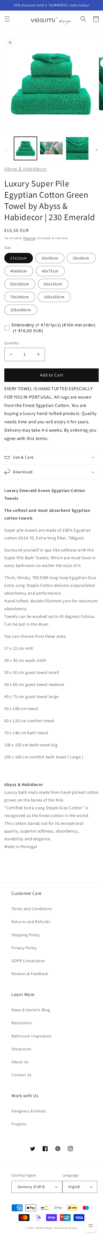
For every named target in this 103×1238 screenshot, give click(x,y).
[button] (7, 19)
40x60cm (18, 271)
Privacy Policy (23, 947)
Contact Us (21, 1074)
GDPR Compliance (28, 960)
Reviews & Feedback (29, 973)
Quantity (11, 343)
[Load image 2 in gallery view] (51, 148)
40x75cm (50, 271)
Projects (19, 1123)
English (74, 1186)
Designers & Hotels (28, 1111)
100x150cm (54, 296)
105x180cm (20, 309)
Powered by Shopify (66, 1227)
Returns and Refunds (30, 921)
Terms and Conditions (31, 908)
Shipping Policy (25, 934)
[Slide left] (6, 149)
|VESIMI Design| (44, 1227)
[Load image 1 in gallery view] (25, 148)
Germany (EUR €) (31, 1186)
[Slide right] (96, 149)
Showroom (21, 1048)
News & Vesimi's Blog (30, 1009)
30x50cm (81, 258)
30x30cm (49, 258)
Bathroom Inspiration (31, 1036)
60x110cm (53, 284)
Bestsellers (21, 1022)
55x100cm (19, 284)
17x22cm (18, 258)
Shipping (29, 238)
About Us (20, 1061)
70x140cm (19, 296)
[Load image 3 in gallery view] (77, 148)
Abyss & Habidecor (25, 169)
